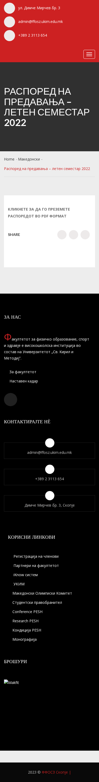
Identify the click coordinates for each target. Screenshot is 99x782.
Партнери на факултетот (35, 565)
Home (9, 159)
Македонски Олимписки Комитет (42, 593)
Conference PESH (27, 611)
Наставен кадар (23, 380)
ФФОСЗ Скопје (55, 772)
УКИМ (18, 583)
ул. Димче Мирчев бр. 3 (39, 7)
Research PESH (25, 620)
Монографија (24, 639)
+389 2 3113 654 (32, 35)
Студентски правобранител (37, 602)
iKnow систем (25, 574)
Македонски (29, 159)
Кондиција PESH (26, 630)
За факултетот (22, 371)
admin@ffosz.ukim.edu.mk (40, 21)
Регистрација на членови (35, 556)
